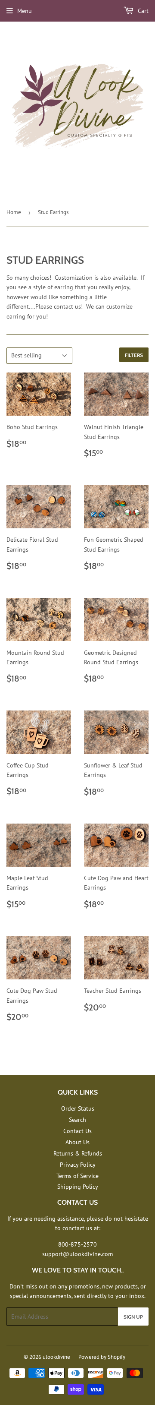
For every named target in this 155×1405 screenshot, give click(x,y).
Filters (134, 355)
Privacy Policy (78, 1164)
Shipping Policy (77, 1186)
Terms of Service (77, 1176)
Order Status (77, 1108)
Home (13, 212)
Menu (24, 11)
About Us (77, 1142)
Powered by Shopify (101, 1357)
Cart (142, 11)
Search (77, 1120)
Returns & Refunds (77, 1153)
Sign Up (133, 1316)
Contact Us (77, 1131)
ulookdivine (56, 1357)
